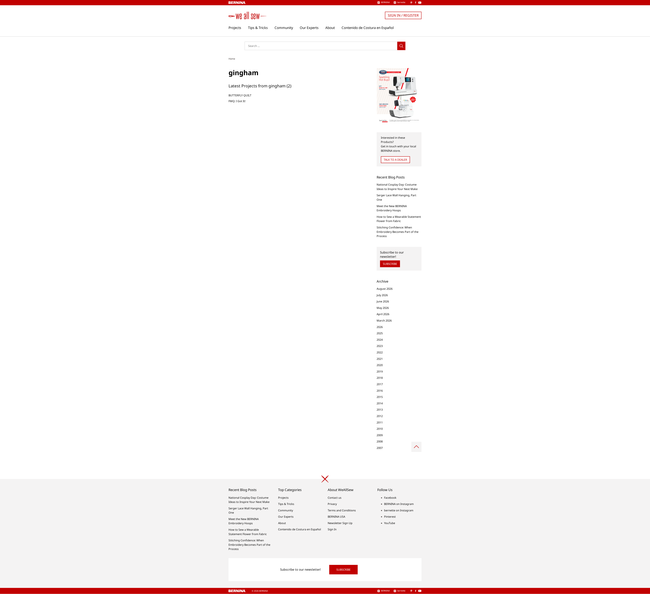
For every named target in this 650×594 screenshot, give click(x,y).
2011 (380, 422)
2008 (380, 441)
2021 (380, 359)
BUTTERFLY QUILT (240, 95)
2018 (380, 378)
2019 (380, 371)
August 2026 (385, 289)
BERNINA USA (336, 516)
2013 (380, 409)
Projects (235, 27)
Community (284, 27)
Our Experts (309, 27)
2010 (380, 429)
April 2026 (383, 314)
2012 (380, 416)
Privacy (332, 504)
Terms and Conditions (342, 510)
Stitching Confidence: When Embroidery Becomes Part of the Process (397, 232)
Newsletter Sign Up (340, 523)
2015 (380, 397)
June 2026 (383, 301)
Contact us (334, 498)
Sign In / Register (403, 15)
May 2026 (383, 308)
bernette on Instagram (398, 510)
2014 (380, 403)
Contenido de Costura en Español (368, 27)
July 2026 (382, 295)
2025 (380, 333)
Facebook (390, 498)
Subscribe (390, 264)
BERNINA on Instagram (399, 504)
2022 (380, 352)
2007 (380, 448)
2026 (380, 327)
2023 (380, 346)
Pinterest (390, 516)
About (330, 27)
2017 (380, 384)
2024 (380, 340)
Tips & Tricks (258, 27)
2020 (380, 365)
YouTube (389, 523)
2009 (380, 435)
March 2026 (384, 320)
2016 (380, 391)
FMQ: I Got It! (237, 101)
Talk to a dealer (395, 160)
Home (232, 58)
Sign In (332, 529)
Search (401, 46)
